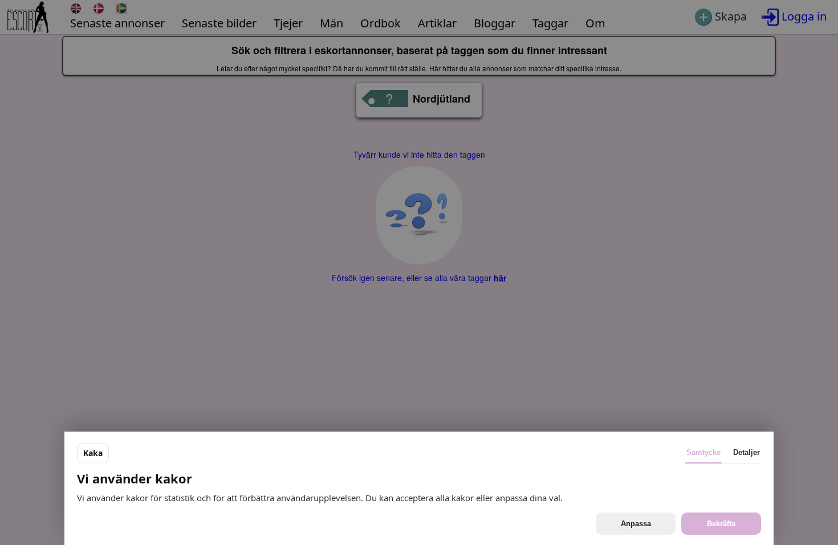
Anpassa (636, 523)
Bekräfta (721, 523)
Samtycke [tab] (703, 452)
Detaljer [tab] (746, 452)
